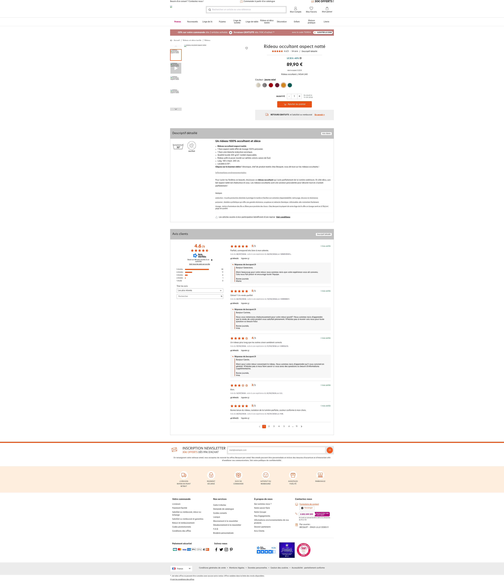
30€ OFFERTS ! (324, 1)
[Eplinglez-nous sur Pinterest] (231, 551)
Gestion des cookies (279, 568)
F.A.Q (215, 529)
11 (296, 427)
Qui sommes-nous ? (262, 504)
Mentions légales (236, 568)
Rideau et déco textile (267, 22)
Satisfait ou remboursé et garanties (187, 519)
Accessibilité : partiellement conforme (308, 568)
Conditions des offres (181, 531)
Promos (177, 22)
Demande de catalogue (223, 509)
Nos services (220, 499)
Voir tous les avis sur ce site (199, 264)
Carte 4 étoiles (219, 505)
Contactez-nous (303, 499)
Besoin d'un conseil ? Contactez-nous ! (187, 1)
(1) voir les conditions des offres (182, 579)
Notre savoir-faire (262, 508)
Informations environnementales (230, 173)
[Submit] (209, 9)
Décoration (282, 22)
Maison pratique (311, 22)
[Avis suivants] (301, 426)
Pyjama (222, 22)
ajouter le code (324, 32)
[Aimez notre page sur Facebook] (216, 551)
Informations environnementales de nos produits (271, 521)
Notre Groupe (260, 512)
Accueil (177, 40)
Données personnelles (257, 568)
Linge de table (252, 22)
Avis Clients (259, 531)
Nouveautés (192, 22)
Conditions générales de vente (212, 568)
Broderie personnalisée (223, 533)
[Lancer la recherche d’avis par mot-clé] (221, 296)
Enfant (297, 22)
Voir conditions (283, 217)
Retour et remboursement (183, 523)
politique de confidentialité (269, 460)
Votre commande (181, 499)
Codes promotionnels (181, 527)
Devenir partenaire (262, 527)
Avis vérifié (326, 246)
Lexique (216, 517)
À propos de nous (263, 499)
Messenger (308, 508)
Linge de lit (207, 22)
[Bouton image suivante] (176, 109)
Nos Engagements (262, 516)
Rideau (207, 40)
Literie (326, 22)
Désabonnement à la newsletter (227, 525)
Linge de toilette (237, 22)
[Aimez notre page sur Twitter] (221, 551)
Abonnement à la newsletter (225, 521)
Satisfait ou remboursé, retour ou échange (186, 513)
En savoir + (320, 115)
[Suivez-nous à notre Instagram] (226, 551)
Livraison (176, 504)
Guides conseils (220, 513)
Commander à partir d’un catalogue (259, 1)
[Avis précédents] (259, 426)
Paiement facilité (179, 508)
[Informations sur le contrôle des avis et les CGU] (212, 260)
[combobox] (246, 9)
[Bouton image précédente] (176, 46)
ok (330, 450)
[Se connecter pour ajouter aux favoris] (246, 48)
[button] (181, 569)
